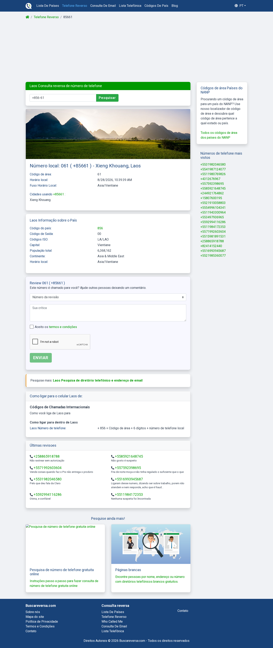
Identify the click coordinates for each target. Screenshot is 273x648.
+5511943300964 (213, 212)
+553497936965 (212, 217)
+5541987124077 (213, 169)
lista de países (47, 6)
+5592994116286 (48, 495)
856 (100, 228)
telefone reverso (74, 6)
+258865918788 (47, 456)
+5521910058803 (213, 203)
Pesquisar (107, 98)
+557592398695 (128, 468)
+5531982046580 (48, 479)
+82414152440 (211, 246)
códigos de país (156, 6)
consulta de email (103, 6)
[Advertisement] (136, 51)
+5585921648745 (129, 456)
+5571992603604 (48, 468)
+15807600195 (211, 198)
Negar (234, 634)
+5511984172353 (129, 495)
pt (241, 6)
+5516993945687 (129, 479)
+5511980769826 (213, 174)
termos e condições (63, 327)
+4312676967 (210, 179)
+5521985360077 (213, 255)
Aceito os (56, 327)
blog (174, 6)
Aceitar (254, 634)
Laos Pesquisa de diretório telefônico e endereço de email (97, 380)
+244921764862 (212, 193)
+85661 (59, 194)
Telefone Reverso (46, 17)
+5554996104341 (213, 208)
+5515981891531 (213, 236)
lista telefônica (130, 6)
